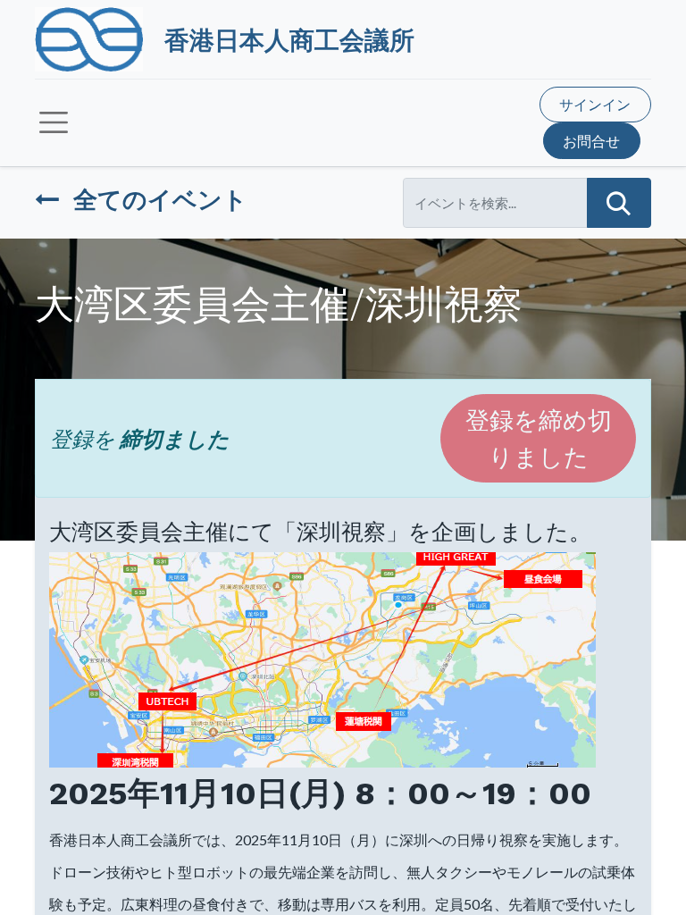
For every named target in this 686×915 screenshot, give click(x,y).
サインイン (595, 104)
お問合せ (591, 140)
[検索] (619, 203)
